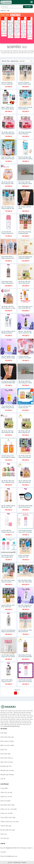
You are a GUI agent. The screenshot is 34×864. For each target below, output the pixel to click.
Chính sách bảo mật (7, 737)
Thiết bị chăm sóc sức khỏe (9, 821)
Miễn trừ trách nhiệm (7, 745)
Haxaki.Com (17, 862)
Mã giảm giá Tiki (5, 766)
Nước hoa (3, 834)
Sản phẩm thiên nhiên (7, 805)
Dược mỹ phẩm (5, 801)
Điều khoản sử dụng (7, 741)
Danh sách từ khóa (6, 762)
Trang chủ (2, 10)
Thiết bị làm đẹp (5, 826)
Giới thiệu (3, 733)
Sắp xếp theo (14, 61)
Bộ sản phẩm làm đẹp (7, 830)
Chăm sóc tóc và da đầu (8, 809)
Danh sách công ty (6, 758)
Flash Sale (5, 15)
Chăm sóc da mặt (6, 792)
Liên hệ (2, 779)
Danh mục (3, 749)
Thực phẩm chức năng (7, 817)
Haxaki (24, 862)
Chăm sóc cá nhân (6, 813)
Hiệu (8, 10)
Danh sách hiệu (5, 754)
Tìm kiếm (28, 7)
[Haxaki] (9, 707)
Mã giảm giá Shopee (7, 774)
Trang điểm (4, 788)
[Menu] (31, 2)
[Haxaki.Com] (8, 2)
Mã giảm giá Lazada (7, 770)
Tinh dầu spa (4, 838)
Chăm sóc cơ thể (6, 796)
